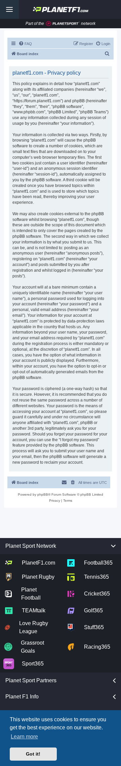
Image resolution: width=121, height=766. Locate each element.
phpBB (42, 494)
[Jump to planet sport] (63, 23)
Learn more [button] (24, 736)
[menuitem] (25, 44)
